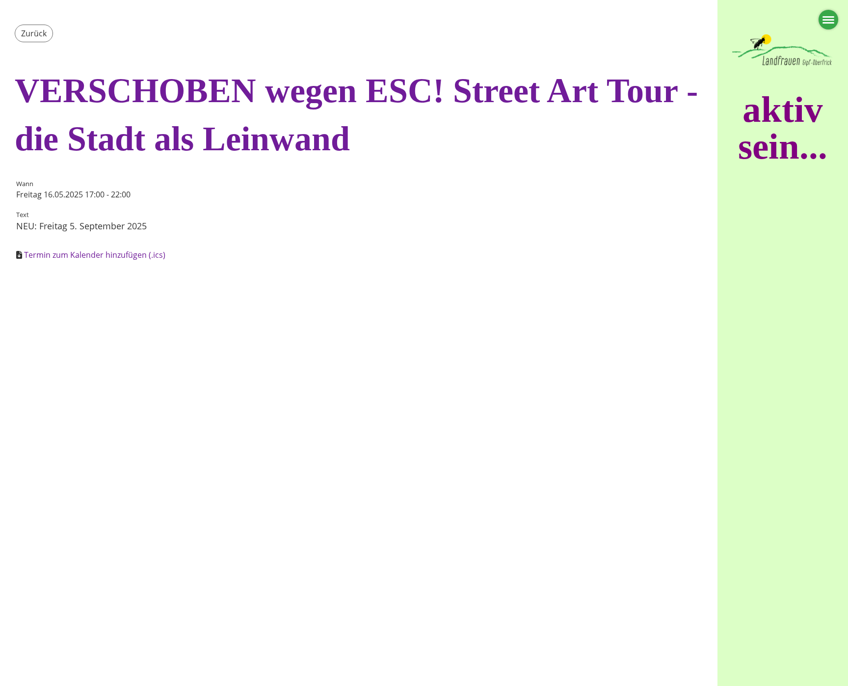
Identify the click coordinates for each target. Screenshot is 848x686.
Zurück (34, 33)
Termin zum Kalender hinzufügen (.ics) (94, 254)
